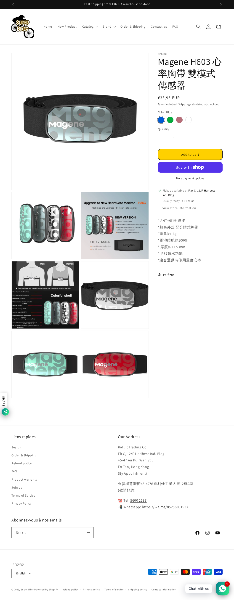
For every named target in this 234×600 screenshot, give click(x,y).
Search (16, 447)
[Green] (170, 120)
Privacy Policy (21, 503)
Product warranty (24, 479)
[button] (90, 26)
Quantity (163, 129)
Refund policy (21, 463)
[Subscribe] (88, 532)
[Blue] (161, 120)
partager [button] (169, 274)
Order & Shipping (24, 455)
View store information (179, 208)
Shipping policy (137, 589)
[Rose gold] (179, 120)
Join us (16, 487)
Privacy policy (91, 589)
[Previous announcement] (13, 4)
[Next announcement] (221, 4)
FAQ (14, 471)
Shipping (184, 104)
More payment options (190, 178)
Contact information (164, 589)
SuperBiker (27, 589)
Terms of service (114, 589)
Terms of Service (23, 495)
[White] (188, 120)
